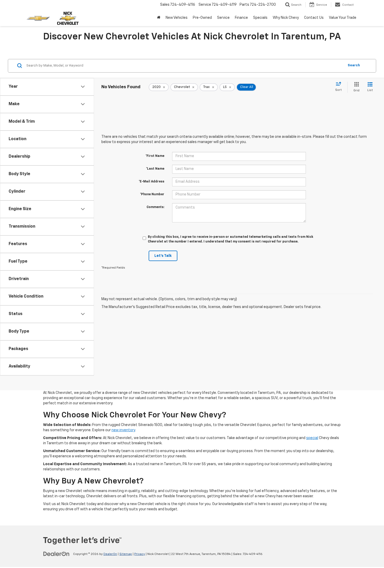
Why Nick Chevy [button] (286, 18)
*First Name (155, 156)
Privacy (139, 554)
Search (354, 65)
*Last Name (155, 168)
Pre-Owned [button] (202, 18)
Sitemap (125, 554)
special (312, 438)
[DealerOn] (56, 554)
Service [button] (223, 18)
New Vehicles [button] (177, 18)
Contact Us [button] (314, 18)
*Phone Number (152, 194)
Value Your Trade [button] (342, 18)
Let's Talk (163, 256)
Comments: (155, 207)
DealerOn (110, 554)
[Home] (158, 17)
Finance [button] (241, 18)
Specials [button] (260, 18)
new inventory (123, 430)
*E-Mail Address (151, 181)
